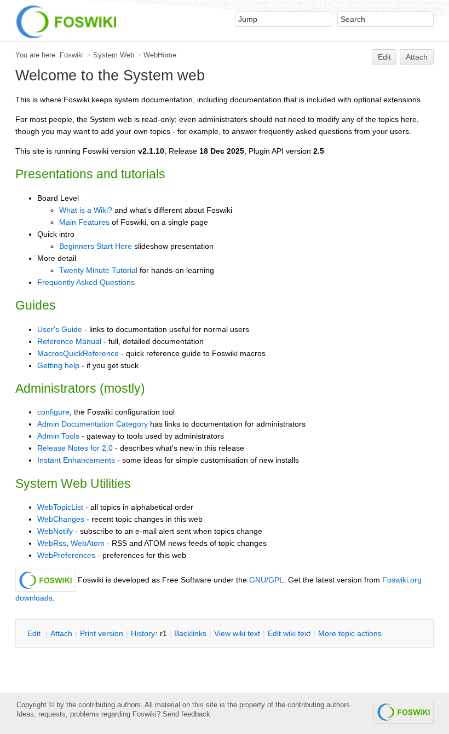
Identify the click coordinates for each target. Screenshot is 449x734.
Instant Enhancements (76, 460)
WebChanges (60, 519)
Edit (384, 57)
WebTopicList (60, 507)
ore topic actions (350, 633)
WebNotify (55, 531)
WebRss (51, 543)
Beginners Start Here (95, 246)
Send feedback (186, 714)
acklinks (190, 633)
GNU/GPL (266, 579)
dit (35, 633)
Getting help (58, 365)
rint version (101, 633)
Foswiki (72, 55)
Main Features (84, 222)
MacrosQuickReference (78, 353)
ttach (61, 633)
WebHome (159, 55)
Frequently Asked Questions (86, 282)
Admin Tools (58, 436)
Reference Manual (69, 341)
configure (53, 411)
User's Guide (59, 329)
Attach (417, 57)
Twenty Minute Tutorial (98, 270)
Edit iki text (289, 633)
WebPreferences (66, 555)
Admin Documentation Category (92, 424)
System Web (113, 55)
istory (143, 633)
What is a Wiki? (85, 210)
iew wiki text (237, 633)
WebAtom (88, 543)
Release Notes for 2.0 (75, 448)
